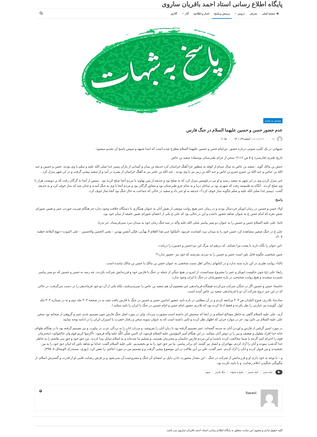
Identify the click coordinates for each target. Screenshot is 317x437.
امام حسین (253, 372)
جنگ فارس (220, 372)
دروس (241, 13)
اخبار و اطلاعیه (201, 13)
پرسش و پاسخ (222, 13)
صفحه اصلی (268, 13)
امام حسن (267, 372)
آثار (186, 13)
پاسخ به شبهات (236, 372)
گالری (174, 13)
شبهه (208, 372)
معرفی (253, 13)
